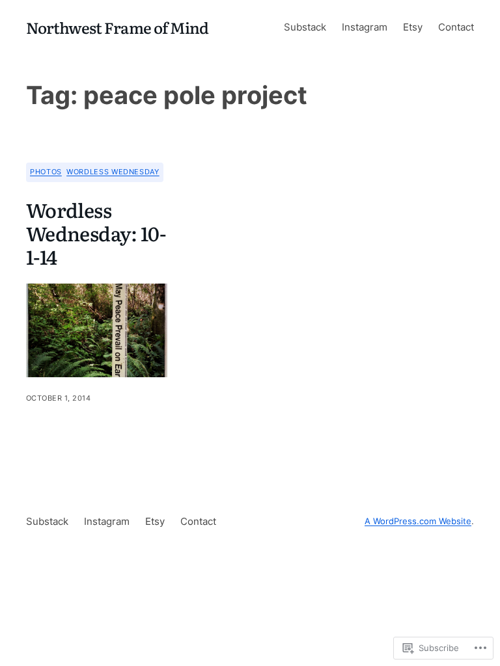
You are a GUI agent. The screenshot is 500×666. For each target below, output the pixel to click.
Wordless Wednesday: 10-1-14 (95, 233)
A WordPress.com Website (418, 521)
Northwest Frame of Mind (117, 27)
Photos (46, 171)
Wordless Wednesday (113, 171)
